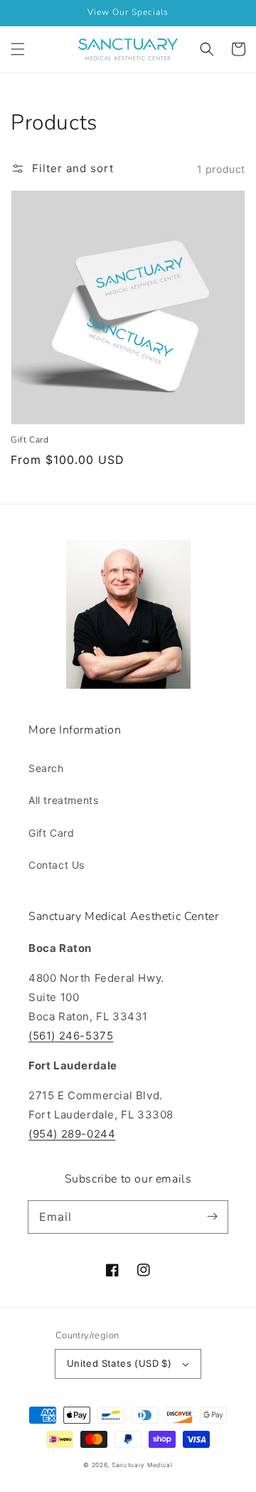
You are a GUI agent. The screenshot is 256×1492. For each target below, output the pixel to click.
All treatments (63, 800)
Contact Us (56, 865)
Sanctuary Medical (142, 1465)
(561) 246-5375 (70, 1035)
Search (46, 768)
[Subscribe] (212, 1216)
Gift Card (29, 439)
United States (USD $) (119, 1363)
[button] (17, 49)
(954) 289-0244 (71, 1134)
